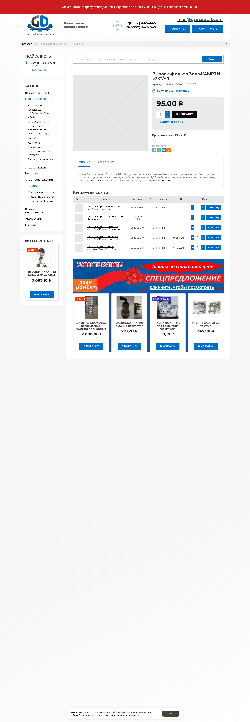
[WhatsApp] (159, 150)
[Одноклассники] (168, 150)
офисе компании (159, 180)
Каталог (27, 43)
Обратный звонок (207, 28)
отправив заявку (93, 180)
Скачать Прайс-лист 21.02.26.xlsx (43, 64)
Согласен (170, 713)
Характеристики (108, 162)
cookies (90, 712)
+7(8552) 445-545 (140, 27)
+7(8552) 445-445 (140, 23)
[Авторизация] (248, 1)
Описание (84, 162)
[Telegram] (154, 150)
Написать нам (177, 28)
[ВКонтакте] (164, 150)
